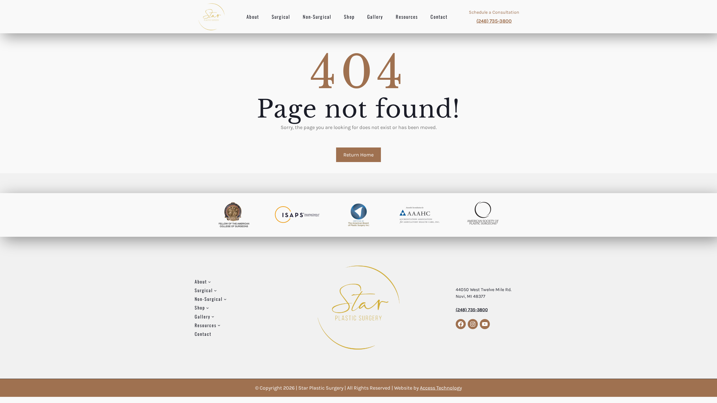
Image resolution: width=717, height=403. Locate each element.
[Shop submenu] (207, 307)
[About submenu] (209, 281)
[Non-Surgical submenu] (225, 299)
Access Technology (441, 388)
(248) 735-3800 (494, 21)
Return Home (358, 155)
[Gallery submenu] (212, 316)
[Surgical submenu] (215, 290)
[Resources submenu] (219, 325)
